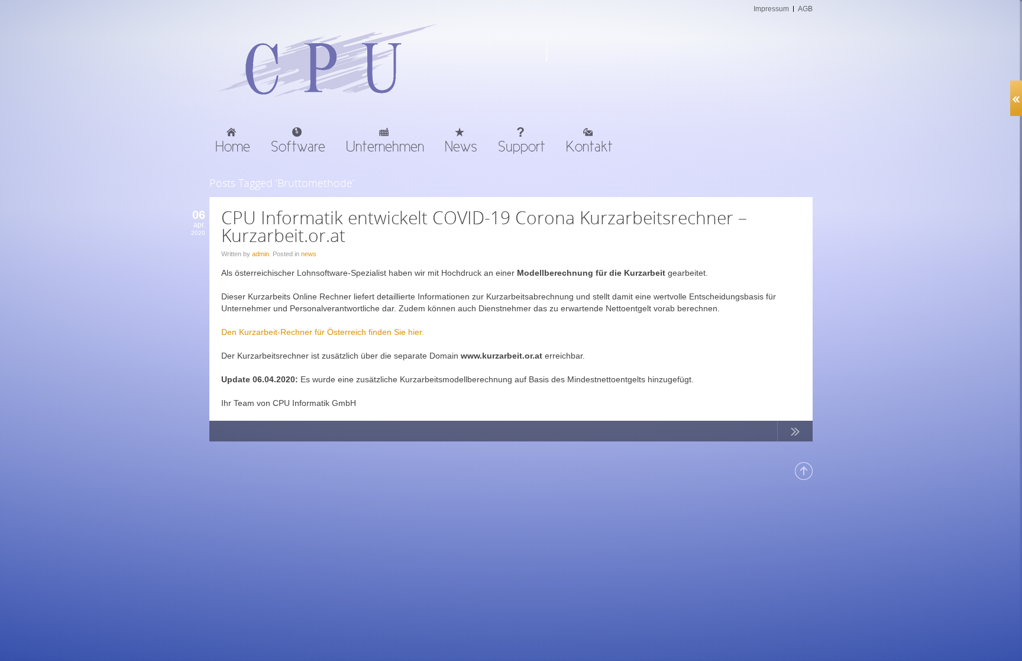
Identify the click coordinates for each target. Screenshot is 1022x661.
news (308, 253)
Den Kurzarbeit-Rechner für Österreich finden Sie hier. (322, 332)
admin (260, 253)
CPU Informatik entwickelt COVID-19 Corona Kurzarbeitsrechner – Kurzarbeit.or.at (484, 226)
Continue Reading (795, 433)
